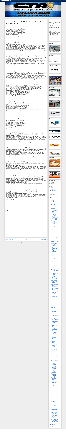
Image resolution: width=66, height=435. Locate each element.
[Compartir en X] (20, 207)
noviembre (53, 191)
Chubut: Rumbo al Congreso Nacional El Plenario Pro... (54, 392)
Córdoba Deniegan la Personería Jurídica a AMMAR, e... (54, 402)
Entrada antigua (43, 239)
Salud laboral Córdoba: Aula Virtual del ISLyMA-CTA (54, 308)
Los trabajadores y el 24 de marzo (54, 251)
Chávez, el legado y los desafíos (54, 322)
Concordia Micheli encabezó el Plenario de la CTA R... (54, 388)
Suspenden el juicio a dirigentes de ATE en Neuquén (54, 265)
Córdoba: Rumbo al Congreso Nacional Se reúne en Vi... (54, 356)
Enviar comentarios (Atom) (28, 242)
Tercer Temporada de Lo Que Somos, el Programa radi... (54, 319)
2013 (51, 189)
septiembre (53, 194)
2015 (51, 186)
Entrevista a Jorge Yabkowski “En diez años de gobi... (54, 417)
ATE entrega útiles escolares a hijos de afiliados (54, 381)
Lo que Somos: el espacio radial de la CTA (54, 385)
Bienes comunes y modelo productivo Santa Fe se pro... (54, 399)
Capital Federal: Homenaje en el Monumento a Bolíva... (54, 368)
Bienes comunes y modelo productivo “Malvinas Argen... (54, 413)
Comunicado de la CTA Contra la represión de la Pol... (54, 261)
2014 (51, 187)
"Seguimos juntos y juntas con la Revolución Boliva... (54, 245)
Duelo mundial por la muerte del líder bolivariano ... (54, 361)
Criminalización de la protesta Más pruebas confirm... (54, 364)
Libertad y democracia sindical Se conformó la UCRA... (53, 337)
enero (52, 424)
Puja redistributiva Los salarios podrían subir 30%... (54, 312)
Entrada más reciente (9, 239)
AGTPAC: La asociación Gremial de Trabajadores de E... (54, 270)
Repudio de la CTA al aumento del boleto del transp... (54, 258)
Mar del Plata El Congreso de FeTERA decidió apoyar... (54, 231)
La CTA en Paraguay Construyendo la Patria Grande (54, 211)
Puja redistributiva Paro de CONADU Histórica (54, 302)
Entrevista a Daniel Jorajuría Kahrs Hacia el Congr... (54, 371)
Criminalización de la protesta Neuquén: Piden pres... (54, 299)
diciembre (53, 190)
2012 (51, 426)
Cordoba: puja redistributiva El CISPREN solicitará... (54, 345)
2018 (51, 182)
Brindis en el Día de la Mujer (54, 358)
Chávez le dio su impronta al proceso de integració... (54, 375)
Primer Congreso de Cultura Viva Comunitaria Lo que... (54, 286)
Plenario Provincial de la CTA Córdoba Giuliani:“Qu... (54, 332)
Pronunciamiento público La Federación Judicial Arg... (54, 406)
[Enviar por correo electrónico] (18, 207)
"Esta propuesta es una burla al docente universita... (54, 222)
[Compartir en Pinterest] (22, 207)
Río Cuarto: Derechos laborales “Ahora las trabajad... (54, 278)
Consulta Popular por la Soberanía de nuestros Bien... (54, 274)
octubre (52, 193)
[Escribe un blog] (19, 207)
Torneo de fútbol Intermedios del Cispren (54, 248)
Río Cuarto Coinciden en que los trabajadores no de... (54, 329)
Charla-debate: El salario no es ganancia (54, 378)
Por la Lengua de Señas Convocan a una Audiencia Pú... (54, 238)
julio (52, 197)
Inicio (27, 239)
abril (52, 201)
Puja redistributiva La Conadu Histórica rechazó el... (54, 235)
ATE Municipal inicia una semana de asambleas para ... (54, 420)
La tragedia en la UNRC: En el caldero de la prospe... (54, 395)
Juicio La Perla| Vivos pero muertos (54, 289)
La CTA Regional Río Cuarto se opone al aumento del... (54, 316)
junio (52, 198)
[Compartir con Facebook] (21, 207)
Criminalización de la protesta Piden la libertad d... (54, 305)
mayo (52, 200)
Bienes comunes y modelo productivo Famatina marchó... (54, 282)
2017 (51, 183)
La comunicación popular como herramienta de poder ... (54, 215)
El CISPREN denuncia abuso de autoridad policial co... (54, 205)
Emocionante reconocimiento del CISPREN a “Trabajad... (54, 292)
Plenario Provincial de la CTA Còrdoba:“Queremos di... (54, 352)
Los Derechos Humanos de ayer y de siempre (54, 225)
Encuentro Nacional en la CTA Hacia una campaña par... (54, 254)
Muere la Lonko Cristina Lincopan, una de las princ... (54, 295)
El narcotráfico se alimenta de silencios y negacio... (54, 341)
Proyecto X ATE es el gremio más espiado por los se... (54, 325)
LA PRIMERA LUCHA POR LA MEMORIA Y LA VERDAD (54, 218)
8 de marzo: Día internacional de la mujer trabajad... (54, 348)
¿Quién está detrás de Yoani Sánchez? (54, 410)
